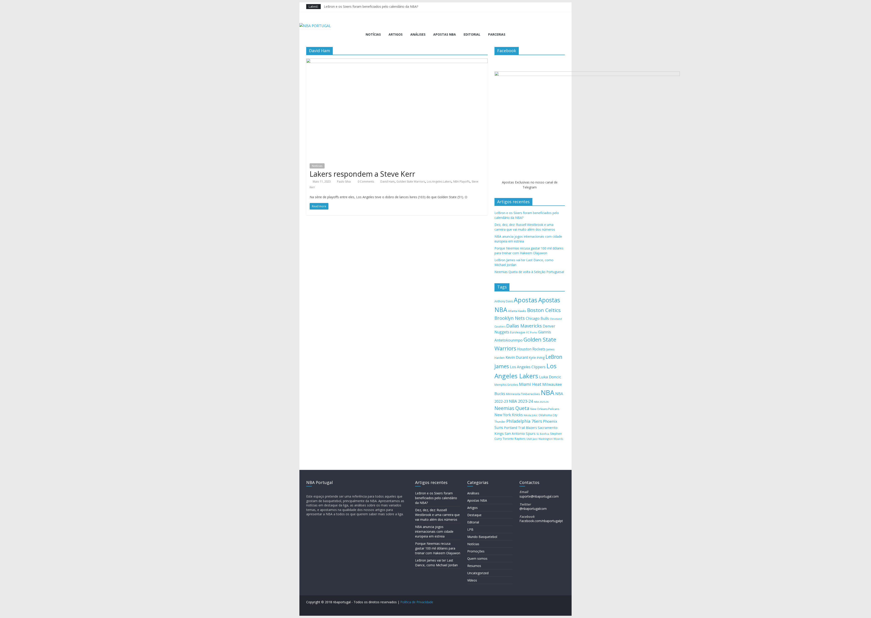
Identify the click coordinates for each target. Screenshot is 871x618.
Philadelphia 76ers (524, 421)
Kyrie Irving (537, 357)
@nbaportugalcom (533, 508)
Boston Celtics (544, 310)
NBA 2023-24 (521, 401)
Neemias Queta (511, 408)
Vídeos (472, 580)
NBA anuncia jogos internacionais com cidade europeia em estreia (434, 531)
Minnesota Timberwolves (523, 394)
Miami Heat (530, 384)
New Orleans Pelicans (544, 409)
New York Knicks (508, 414)
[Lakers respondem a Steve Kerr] (397, 61)
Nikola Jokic (531, 415)
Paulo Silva (344, 181)
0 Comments (365, 181)
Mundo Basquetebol (482, 537)
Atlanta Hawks (517, 311)
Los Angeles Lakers (439, 181)
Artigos (396, 34)
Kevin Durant (517, 357)
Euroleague (517, 332)
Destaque (474, 515)
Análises (418, 34)
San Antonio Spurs (520, 433)
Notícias (373, 34)
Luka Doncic (550, 376)
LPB (470, 529)
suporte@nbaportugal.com (539, 496)
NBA (547, 392)
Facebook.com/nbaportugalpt (541, 521)
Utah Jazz (532, 438)
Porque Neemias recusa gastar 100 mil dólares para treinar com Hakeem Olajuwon (437, 548)
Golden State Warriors (410, 181)
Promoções (475, 551)
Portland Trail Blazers (520, 427)
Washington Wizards (550, 438)
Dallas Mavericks (524, 325)
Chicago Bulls (537, 318)
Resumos (474, 566)
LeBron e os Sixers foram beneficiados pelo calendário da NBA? (371, 6)
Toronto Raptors (514, 439)
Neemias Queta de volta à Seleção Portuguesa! (529, 272)
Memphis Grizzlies (506, 385)
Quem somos (477, 558)
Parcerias (496, 34)
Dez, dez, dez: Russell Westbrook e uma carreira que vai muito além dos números (437, 515)
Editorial (472, 34)
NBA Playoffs (461, 181)
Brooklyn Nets (509, 318)
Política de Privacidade (416, 602)
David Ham (387, 181)
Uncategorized (478, 573)
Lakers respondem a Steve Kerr (362, 174)
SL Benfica (542, 433)
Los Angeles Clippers (528, 366)
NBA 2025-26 (541, 401)
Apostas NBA (444, 34)
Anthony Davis (503, 301)
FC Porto (531, 332)
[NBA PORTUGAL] (315, 25)
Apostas (525, 300)
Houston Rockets (531, 349)
